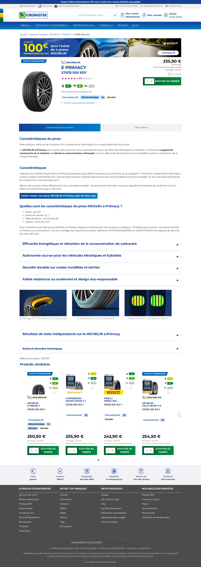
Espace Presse (26, 508)
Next (180, 413)
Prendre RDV (174, 6)
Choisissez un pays (115, 542)
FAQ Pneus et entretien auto (155, 517)
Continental (65, 499)
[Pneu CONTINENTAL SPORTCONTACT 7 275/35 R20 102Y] (77, 382)
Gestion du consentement (138, 548)
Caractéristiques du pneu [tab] (60, 127)
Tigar (62, 522)
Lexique (104, 495)
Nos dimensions (149, 508)
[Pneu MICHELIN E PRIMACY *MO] (37, 91)
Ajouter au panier (167, 81)
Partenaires (24, 531)
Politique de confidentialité (111, 548)
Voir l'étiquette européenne (76, 91)
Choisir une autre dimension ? (80, 103)
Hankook (64, 504)
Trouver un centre (128, 6)
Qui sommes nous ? (28, 495)
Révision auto (148, 513)
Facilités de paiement (111, 508)
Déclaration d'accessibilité (113, 513)
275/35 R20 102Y (74, 73)
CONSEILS (105, 25)
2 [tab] (102, 460)
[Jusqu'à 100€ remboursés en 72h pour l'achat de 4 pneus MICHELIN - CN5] (100, 47)
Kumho (63, 517)
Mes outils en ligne (110, 499)
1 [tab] (98, 460)
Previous (21, 413)
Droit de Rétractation (29, 517)
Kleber (63, 513)
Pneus (145, 504)
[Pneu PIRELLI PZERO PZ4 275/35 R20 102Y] (115, 382)
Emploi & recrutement (68, 6)
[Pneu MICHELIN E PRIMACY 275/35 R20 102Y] (38, 387)
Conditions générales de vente (64, 548)
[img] (54, 393)
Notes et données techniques (42, 348)
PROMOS (122, 25)
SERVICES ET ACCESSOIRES (50, 25)
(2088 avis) (87, 78)
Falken (63, 508)
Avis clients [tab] (141, 127)
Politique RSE (25, 504)
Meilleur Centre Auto (29, 499)
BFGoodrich (66, 526)
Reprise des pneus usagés (113, 517)
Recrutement (25, 522)
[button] (54, 393)
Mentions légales (89, 548)
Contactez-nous (26, 513)
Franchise (46, 6)
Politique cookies (109, 522)
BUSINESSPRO (29, 6)
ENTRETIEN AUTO (83, 25)
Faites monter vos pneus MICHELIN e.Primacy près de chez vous (58, 195)
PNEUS (25, 25)
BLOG (135, 25)
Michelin (64, 495)
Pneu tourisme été (70, 97)
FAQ (103, 504)
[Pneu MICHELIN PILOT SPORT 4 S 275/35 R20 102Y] (153, 387)
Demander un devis (153, 6)
